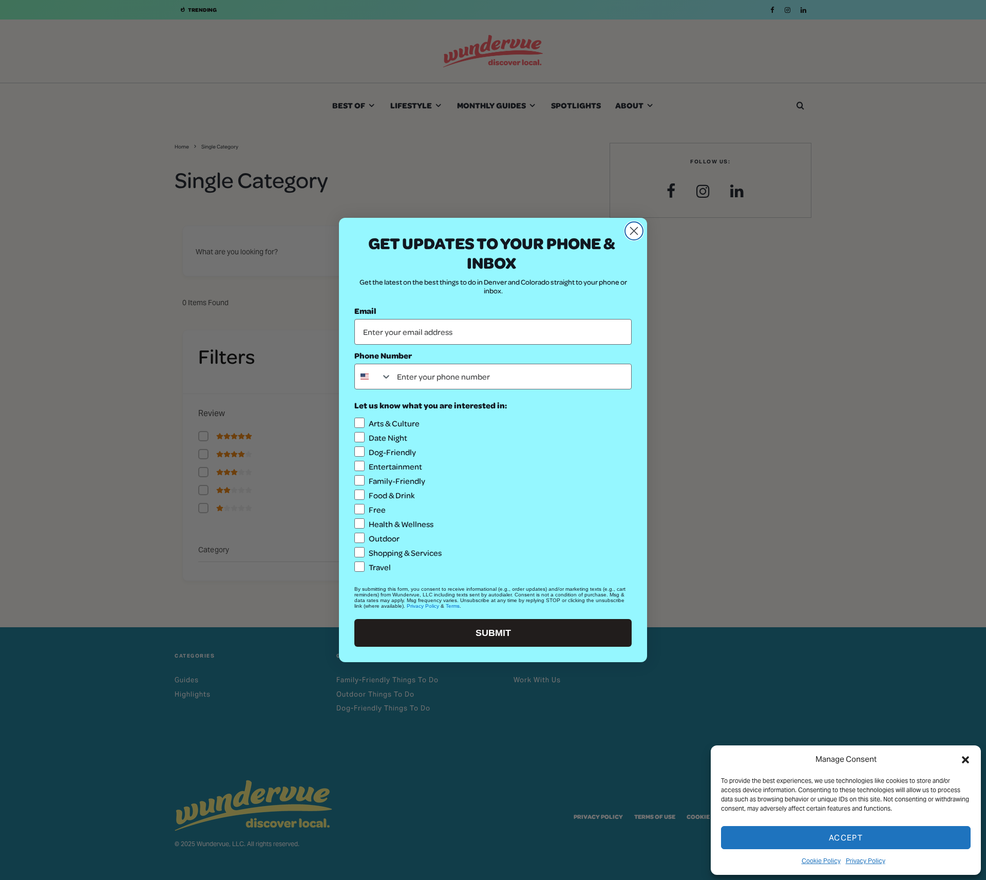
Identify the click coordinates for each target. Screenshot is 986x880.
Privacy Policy (865, 861)
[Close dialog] (634, 231)
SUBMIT (493, 633)
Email (365, 310)
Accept (846, 837)
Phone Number (383, 355)
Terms (453, 606)
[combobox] (373, 376)
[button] (965, 760)
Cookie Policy (821, 861)
